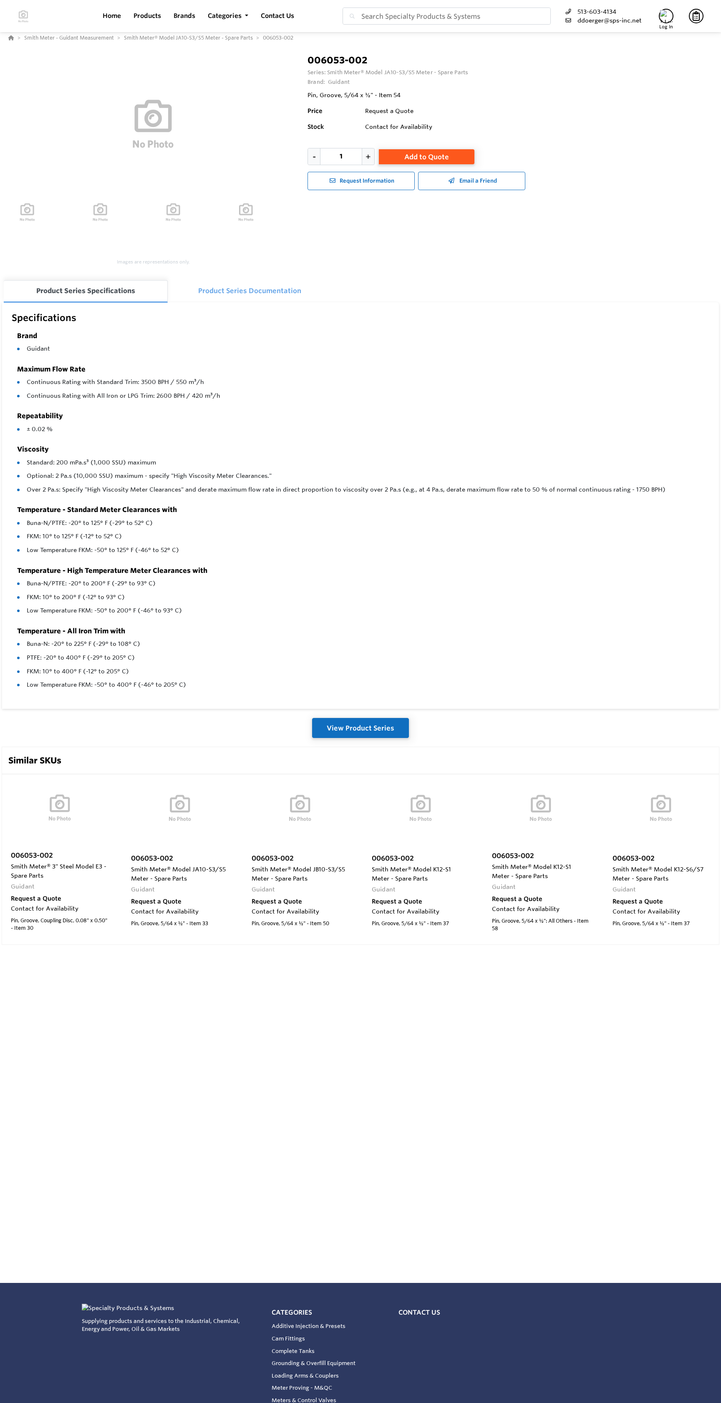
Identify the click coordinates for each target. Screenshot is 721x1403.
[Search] (350, 16)
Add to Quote (426, 157)
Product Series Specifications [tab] (85, 290)
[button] (228, 16)
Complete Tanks (293, 1351)
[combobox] (446, 16)
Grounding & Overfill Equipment (313, 1363)
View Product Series (360, 728)
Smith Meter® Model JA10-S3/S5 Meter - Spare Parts (397, 72)
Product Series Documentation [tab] (249, 290)
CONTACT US (419, 1312)
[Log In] (666, 16)
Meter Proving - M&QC (302, 1387)
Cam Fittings (288, 1338)
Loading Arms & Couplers (305, 1375)
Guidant (38, 348)
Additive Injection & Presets (308, 1326)
